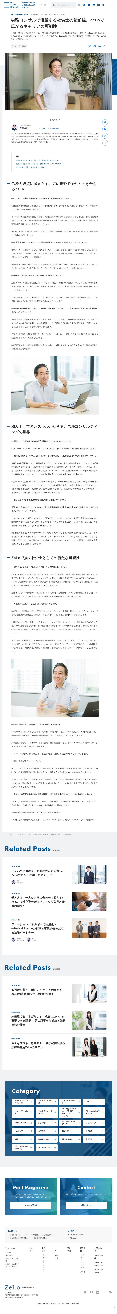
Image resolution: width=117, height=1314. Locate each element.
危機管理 (89, 1139)
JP (41, 5)
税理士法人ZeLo (49, 1235)
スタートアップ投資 (45, 1102)
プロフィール (43, 128)
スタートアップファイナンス (21, 1102)
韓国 (16, 1139)
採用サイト (82, 1257)
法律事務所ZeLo (15, 1235)
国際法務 (89, 1131)
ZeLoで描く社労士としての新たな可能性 (30, 167)
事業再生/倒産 (43, 1139)
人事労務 (41, 1131)
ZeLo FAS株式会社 (32, 1235)
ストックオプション (69, 1102)
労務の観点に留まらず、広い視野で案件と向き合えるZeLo (37, 160)
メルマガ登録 (30, 1205)
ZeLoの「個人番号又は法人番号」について (12, 1266)
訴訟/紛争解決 (67, 1139)
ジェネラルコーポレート (45, 1112)
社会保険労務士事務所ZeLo (19, 1238)
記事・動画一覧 (55, 128)
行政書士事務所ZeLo (40, 1238)
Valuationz (73, 1238)
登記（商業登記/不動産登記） (21, 1147)
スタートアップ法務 (21, 1112)
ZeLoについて (10, 1248)
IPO (87, 1102)
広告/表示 (42, 1123)
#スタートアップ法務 (19, 46)
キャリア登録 (82, 1265)
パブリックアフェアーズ (69, 1123)
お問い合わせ (86, 1205)
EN (45, 5)
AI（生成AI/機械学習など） (93, 1112)
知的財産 (65, 1131)
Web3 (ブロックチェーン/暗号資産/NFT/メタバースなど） (69, 1112)
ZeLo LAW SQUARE (76, 1235)
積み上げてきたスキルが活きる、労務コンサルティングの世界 (38, 164)
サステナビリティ (45, 1147)
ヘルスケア (19, 1131)
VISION (8, 1252)
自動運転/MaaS (20, 1123)
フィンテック (91, 1123)
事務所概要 (9, 1255)
